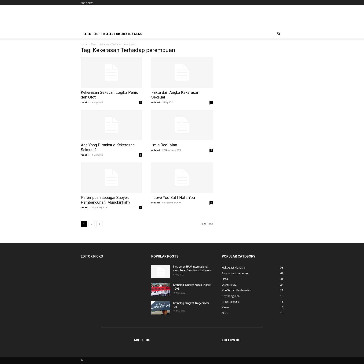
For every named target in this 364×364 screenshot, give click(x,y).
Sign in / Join (87, 2)
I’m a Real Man (164, 145)
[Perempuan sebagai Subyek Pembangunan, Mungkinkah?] (111, 177)
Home (84, 44)
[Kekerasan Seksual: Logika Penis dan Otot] (111, 72)
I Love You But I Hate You (173, 197)
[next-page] (99, 224)
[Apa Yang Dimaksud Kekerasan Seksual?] (111, 125)
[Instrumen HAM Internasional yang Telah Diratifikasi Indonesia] (160, 271)
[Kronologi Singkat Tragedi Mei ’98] (160, 307)
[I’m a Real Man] (182, 125)
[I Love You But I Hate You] (182, 177)
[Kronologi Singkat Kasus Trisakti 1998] (160, 289)
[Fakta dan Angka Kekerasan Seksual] (182, 72)
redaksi (85, 102)
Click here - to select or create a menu (112, 34)
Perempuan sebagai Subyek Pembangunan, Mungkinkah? (105, 200)
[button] (278, 34)
